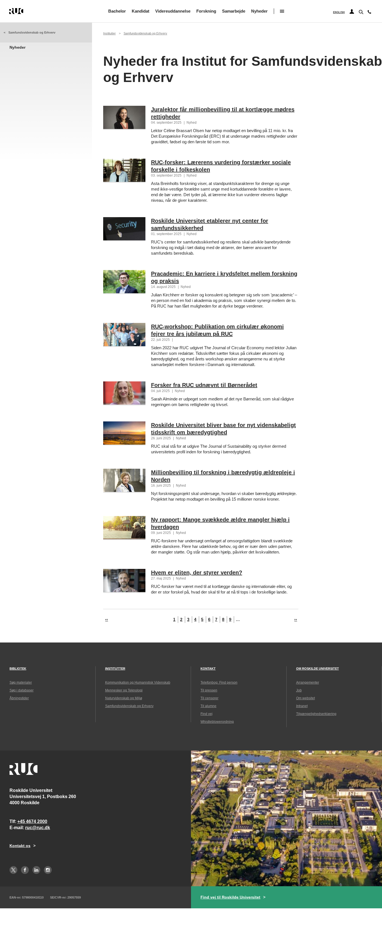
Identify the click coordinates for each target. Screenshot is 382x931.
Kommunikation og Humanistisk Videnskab (137, 682)
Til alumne (208, 706)
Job (299, 690)
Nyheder (259, 11)
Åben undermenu (282, 11)
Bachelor (117, 11)
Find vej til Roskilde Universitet (230, 897)
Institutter (109, 33)
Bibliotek (18, 668)
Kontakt (208, 668)
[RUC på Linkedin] (36, 870)
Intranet (302, 706)
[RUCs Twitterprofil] (13, 870)
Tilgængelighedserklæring (316, 714)
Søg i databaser (22, 690)
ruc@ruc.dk (37, 827)
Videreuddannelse (172, 11)
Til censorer (209, 698)
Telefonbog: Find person (219, 682)
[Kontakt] (369, 13)
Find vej (207, 714)
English (339, 12)
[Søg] (360, 11)
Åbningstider (19, 698)
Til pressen (209, 690)
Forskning (206, 11)
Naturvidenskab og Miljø (123, 698)
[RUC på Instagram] (48, 870)
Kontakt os (20, 845)
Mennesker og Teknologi (124, 690)
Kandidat (140, 11)
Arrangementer (307, 682)
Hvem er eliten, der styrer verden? (196, 572)
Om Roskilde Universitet (317, 668)
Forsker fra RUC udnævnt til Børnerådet (204, 385)
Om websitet (305, 698)
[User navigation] (352, 11)
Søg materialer (21, 682)
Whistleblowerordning (217, 722)
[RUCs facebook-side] (25, 870)
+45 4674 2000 (32, 821)
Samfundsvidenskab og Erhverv (31, 32)
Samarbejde (233, 11)
